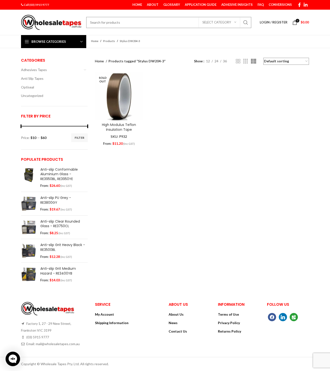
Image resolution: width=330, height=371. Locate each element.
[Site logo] (51, 22)
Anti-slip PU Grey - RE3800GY (55, 200)
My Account (104, 314)
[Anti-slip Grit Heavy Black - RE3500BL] (29, 251)
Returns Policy (229, 331)
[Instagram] (294, 317)
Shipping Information (112, 323)
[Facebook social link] (299, 4)
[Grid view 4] (253, 61)
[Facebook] (272, 317)
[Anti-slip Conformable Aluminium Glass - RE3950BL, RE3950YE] (29, 177)
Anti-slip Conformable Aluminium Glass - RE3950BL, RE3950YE (59, 174)
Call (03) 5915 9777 (36, 5)
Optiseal (27, 87)
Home (100, 61)
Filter (79, 137)
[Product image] (119, 96)
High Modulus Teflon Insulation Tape (119, 127)
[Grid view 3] (245, 61)
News (173, 323)
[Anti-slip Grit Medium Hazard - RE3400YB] (29, 274)
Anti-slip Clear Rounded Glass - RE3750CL (60, 224)
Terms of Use (228, 314)
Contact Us (178, 331)
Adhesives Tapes (34, 70)
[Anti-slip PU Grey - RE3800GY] (29, 204)
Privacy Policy (229, 323)
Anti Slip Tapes (32, 78)
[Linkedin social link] (305, 4)
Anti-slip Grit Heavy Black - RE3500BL (62, 247)
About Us (176, 314)
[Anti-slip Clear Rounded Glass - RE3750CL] (29, 227)
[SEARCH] (245, 22)
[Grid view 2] (238, 61)
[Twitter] (283, 317)
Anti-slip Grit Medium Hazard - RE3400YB (58, 271)
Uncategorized (32, 96)
